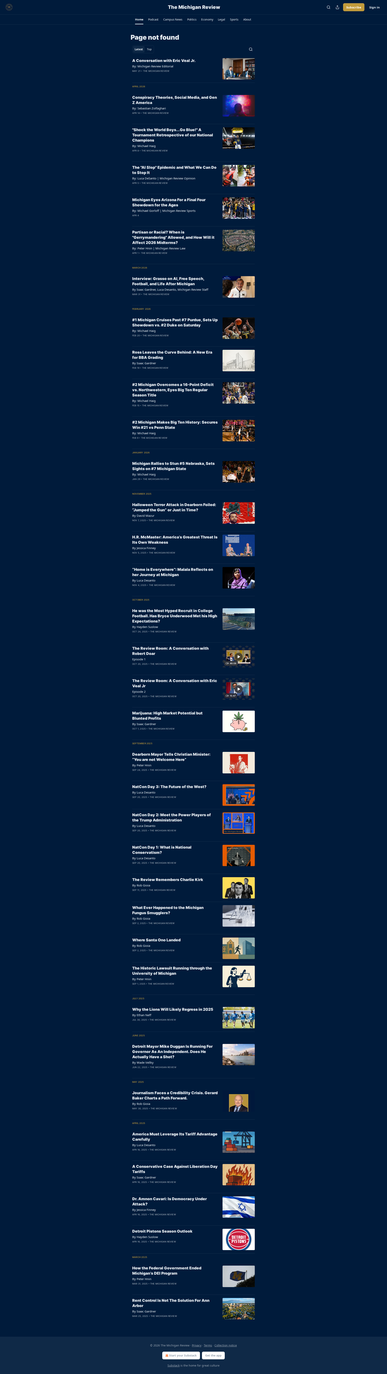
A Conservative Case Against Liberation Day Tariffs (175, 1169)
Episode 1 (139, 659)
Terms (208, 1345)
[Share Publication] (337, 7)
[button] (139, 19)
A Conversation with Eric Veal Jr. (164, 60)
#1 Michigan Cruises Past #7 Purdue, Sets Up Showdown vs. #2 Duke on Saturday (175, 322)
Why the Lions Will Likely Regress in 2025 (172, 1009)
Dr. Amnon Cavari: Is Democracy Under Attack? (169, 1201)
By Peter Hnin (141, 765)
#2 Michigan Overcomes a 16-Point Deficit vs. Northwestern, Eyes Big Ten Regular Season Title (173, 389)
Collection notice (225, 1345)
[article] (193, 69)
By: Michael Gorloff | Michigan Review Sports (164, 211)
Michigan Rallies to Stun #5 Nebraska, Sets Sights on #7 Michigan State (173, 466)
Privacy (196, 1345)
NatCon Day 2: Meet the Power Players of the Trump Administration (171, 817)
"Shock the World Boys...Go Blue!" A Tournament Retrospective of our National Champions (172, 135)
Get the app (213, 1355)
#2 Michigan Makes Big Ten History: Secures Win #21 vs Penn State (175, 425)
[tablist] (143, 49)
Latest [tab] (139, 49)
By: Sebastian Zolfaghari (149, 108)
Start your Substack (183, 1355)
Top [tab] (149, 49)
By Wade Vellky (143, 1062)
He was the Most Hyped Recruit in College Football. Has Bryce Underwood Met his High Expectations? (174, 616)
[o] (239, 657)
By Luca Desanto (143, 580)
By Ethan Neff (141, 1015)
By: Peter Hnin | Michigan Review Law (158, 248)
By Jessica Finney (144, 548)
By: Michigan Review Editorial (152, 66)
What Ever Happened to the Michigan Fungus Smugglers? (168, 910)
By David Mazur (143, 516)
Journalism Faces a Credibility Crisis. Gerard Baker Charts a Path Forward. (175, 1095)
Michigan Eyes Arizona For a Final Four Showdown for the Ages (169, 202)
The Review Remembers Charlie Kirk (167, 879)
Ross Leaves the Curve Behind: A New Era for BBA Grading (172, 355)
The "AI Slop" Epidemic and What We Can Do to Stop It (174, 170)
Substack (173, 1365)
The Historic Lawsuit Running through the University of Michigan (172, 971)
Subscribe (353, 7)
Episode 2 (139, 692)
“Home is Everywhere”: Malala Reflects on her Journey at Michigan (172, 572)
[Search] (329, 7)
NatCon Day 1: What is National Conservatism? (161, 850)
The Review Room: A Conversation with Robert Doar (170, 651)
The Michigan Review (156, 71)
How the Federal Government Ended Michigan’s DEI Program (166, 1271)
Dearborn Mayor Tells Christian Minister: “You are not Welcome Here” (171, 757)
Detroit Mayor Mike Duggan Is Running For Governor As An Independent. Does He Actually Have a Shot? (172, 1051)
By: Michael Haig (144, 146)
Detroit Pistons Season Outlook (162, 1231)
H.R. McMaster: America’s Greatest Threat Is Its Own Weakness (174, 540)
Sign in (374, 7)
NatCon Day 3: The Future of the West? (169, 786)
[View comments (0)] (161, 76)
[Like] (134, 76)
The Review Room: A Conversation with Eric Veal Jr (174, 683)
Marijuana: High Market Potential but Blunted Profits (167, 716)
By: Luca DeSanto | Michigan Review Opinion (163, 178)
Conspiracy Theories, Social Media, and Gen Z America (174, 100)
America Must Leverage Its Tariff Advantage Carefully (174, 1137)
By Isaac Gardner (144, 363)
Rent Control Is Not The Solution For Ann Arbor (170, 1303)
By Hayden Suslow (145, 627)
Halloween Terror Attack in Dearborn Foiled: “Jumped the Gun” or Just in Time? (174, 507)
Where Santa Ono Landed (156, 940)
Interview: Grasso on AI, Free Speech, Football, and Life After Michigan (168, 281)
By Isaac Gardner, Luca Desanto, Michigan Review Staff (170, 289)
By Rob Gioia (141, 885)
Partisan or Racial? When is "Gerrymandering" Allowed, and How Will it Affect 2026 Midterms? (173, 237)
